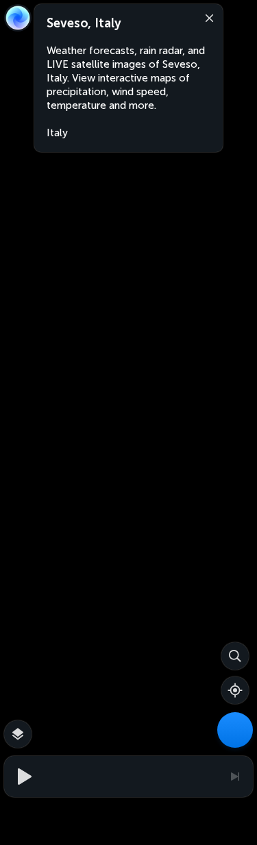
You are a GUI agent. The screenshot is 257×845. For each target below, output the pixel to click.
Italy (57, 133)
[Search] (235, 656)
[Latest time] (234, 776)
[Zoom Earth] (18, 17)
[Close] (206, 17)
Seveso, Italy (84, 23)
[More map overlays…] (18, 734)
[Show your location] (235, 690)
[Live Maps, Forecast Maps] (235, 730)
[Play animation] (22, 776)
